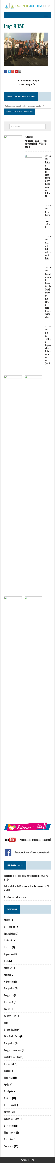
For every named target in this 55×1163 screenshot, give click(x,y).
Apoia (6, 1084)
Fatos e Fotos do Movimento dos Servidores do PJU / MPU (47, 179)
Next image (25, 84)
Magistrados (10, 1132)
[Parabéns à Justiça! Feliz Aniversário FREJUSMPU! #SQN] (13, 354)
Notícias (8, 1098)
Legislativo (9, 954)
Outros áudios (10, 1029)
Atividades (9, 981)
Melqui (7, 1022)
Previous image (30, 80)
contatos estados (12, 1057)
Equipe (7, 1070)
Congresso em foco (12, 1050)
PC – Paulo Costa (12, 1036)
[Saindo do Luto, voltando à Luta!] (33, 594)
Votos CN (8, 968)
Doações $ (8, 1002)
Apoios (7, 920)
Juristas (7, 947)
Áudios (7, 1009)
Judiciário (8, 940)
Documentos (9, 926)
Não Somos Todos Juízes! (48, 219)
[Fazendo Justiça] (27, 6)
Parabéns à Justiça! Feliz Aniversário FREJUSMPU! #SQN (36, 144)
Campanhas (9, 988)
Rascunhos (9, 1105)
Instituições (9, 933)
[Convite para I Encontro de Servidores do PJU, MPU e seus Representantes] (13, 815)
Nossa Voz (8, 1139)
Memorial (8, 1077)
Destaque (8, 1064)
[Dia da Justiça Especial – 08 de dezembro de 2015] (33, 815)
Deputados (9, 1125)
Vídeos (7, 1112)
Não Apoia (8, 1091)
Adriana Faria (10, 1016)
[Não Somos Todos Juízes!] (13, 594)
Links (6, 961)
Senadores (8, 1146)
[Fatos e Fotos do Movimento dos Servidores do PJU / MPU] (33, 373)
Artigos (7, 974)
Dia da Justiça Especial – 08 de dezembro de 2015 (48, 348)
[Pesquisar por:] (27, 126)
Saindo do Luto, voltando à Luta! (48, 250)
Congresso (8, 995)
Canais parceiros (11, 1119)
